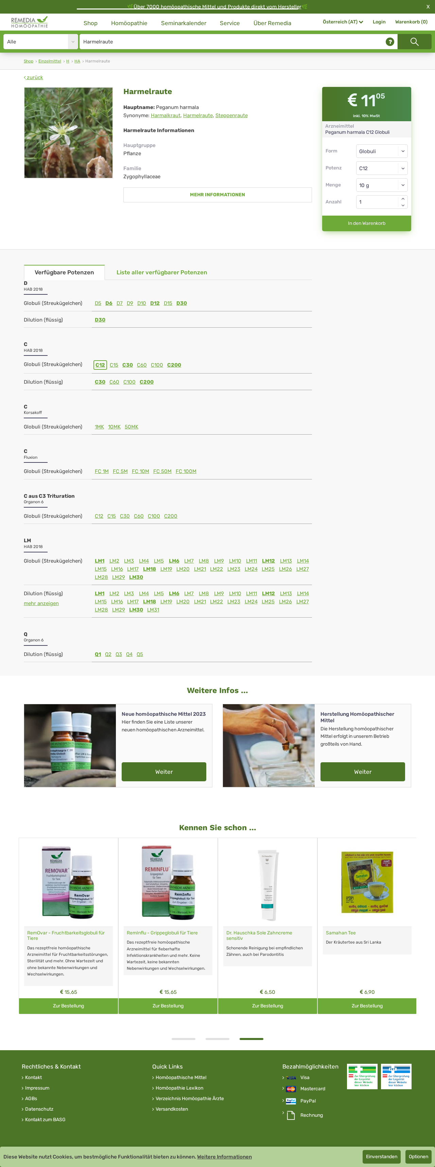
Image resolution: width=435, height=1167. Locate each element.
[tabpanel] (267, 926)
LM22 (216, 569)
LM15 (101, 569)
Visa (305, 1077)
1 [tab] (183, 1039)
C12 (100, 365)
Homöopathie (129, 23)
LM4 (144, 561)
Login (379, 22)
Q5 (140, 654)
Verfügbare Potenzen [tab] (64, 272)
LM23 (233, 569)
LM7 (189, 561)
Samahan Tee (341, 933)
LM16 (117, 569)
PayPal (308, 1101)
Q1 (98, 654)
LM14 (303, 561)
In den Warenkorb (366, 223)
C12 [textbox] (363, 168)
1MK (99, 427)
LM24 (251, 569)
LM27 (302, 569)
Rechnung (311, 1115)
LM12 (268, 561)
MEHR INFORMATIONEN (217, 195)
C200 (174, 365)
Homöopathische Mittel (181, 1077)
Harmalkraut (165, 115)
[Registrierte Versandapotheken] (362, 1076)
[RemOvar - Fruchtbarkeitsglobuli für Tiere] (68, 882)
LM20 (183, 569)
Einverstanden (381, 1157)
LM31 (153, 610)
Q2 (108, 654)
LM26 (285, 569)
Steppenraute (231, 115)
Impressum (37, 1088)
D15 (168, 303)
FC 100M (186, 471)
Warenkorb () (411, 22)
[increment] (403, 198)
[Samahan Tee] (367, 882)
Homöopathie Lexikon (179, 1088)
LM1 (99, 561)
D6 (108, 303)
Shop (91, 23)
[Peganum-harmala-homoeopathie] (68, 133)
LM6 (174, 561)
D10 (141, 303)
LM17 (133, 569)
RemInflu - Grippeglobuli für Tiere (162, 933)
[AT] (29, 22)
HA (77, 61)
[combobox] (382, 168)
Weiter (164, 771)
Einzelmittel (49, 61)
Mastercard (312, 1089)
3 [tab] (251, 1039)
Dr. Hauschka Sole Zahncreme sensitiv (259, 936)
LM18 (149, 569)
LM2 (114, 561)
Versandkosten (172, 1109)
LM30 (136, 577)
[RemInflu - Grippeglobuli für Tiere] (168, 882)
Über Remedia (272, 23)
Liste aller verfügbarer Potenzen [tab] (162, 272)
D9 (130, 303)
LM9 (219, 561)
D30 (181, 303)
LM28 (101, 577)
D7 (120, 303)
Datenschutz (39, 1109)
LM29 (118, 577)
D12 (155, 303)
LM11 (251, 561)
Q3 (119, 654)
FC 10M (140, 471)
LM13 (286, 561)
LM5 (159, 561)
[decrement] (403, 205)
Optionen (418, 1157)
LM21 (200, 569)
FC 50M (162, 471)
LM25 (268, 569)
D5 (98, 303)
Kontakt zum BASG (45, 1119)
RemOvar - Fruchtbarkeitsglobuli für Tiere (66, 936)
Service (230, 23)
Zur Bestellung (68, 1006)
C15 (114, 365)
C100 (157, 365)
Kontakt (33, 1077)
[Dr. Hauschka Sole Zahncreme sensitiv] (267, 882)
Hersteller (289, 7)
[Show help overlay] (390, 41)
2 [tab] (217, 1039)
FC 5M (120, 471)
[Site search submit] (415, 41)
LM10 (235, 561)
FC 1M (102, 471)
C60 (142, 365)
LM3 (129, 561)
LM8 (204, 561)
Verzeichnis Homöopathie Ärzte (190, 1098)
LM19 (166, 569)
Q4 (129, 654)
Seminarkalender (183, 23)
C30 (127, 365)
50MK (131, 427)
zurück (34, 77)
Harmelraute (198, 115)
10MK (114, 427)
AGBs (31, 1098)
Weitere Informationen (224, 1157)
